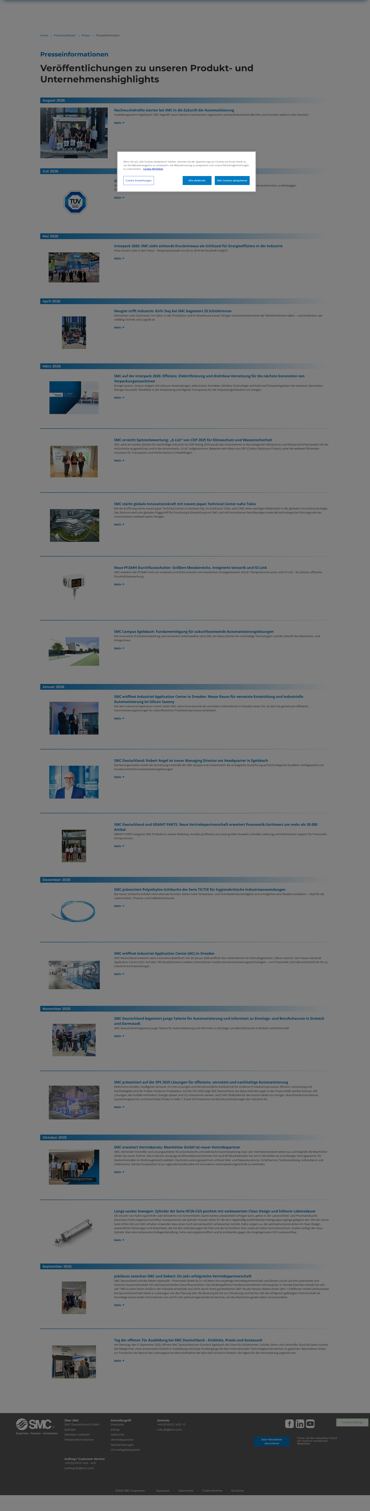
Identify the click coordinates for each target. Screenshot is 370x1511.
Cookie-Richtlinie (153, 168)
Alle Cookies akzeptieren (232, 180)
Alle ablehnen (197, 180)
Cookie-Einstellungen (139, 180)
